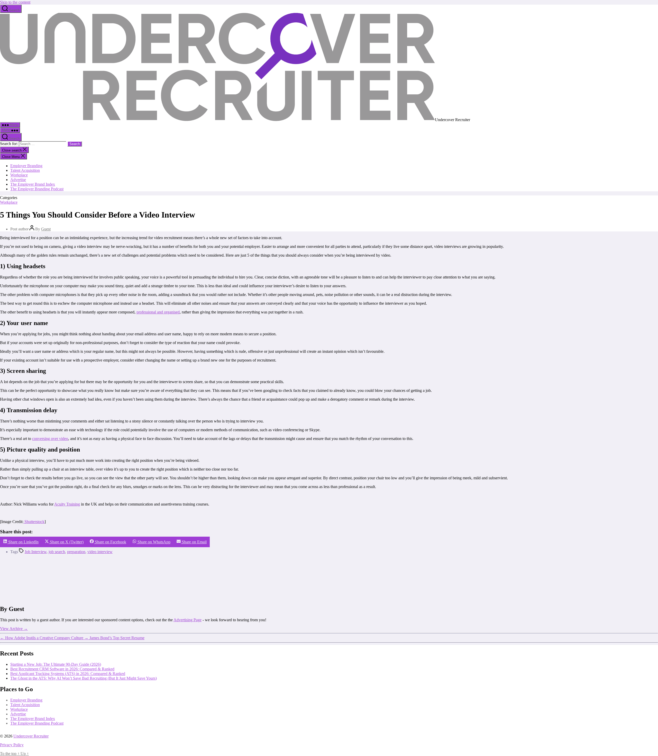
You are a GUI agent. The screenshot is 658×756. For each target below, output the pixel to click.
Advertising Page (187, 620)
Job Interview (36, 552)
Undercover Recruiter (31, 736)
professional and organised (158, 312)
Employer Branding (26, 166)
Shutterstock (33, 521)
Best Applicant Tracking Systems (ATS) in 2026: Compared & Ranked (67, 673)
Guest (46, 229)
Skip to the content (15, 2)
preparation (76, 552)
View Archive (14, 628)
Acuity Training (67, 504)
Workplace (19, 175)
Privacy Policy (12, 745)
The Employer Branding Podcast (36, 189)
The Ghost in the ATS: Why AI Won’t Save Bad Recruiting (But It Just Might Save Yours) (83, 678)
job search (57, 552)
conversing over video (50, 438)
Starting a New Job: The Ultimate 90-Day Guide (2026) (55, 664)
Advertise (18, 179)
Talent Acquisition (25, 170)
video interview (100, 552)
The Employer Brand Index (32, 184)
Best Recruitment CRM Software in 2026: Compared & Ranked (62, 669)
